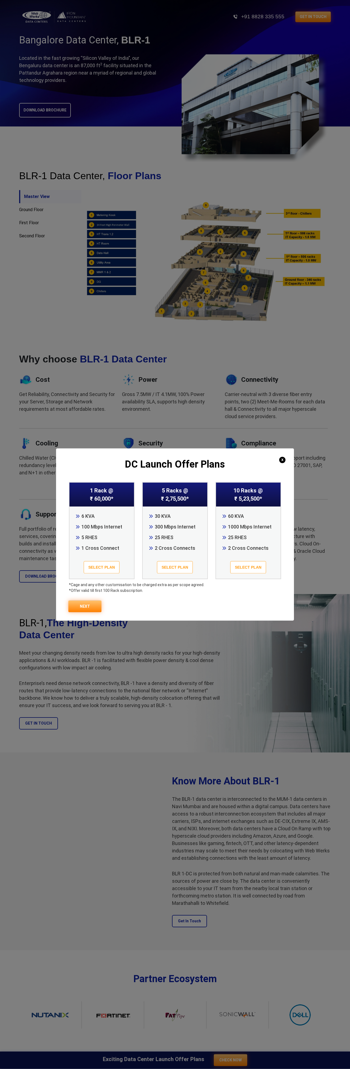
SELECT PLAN (101, 567)
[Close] (283, 459)
